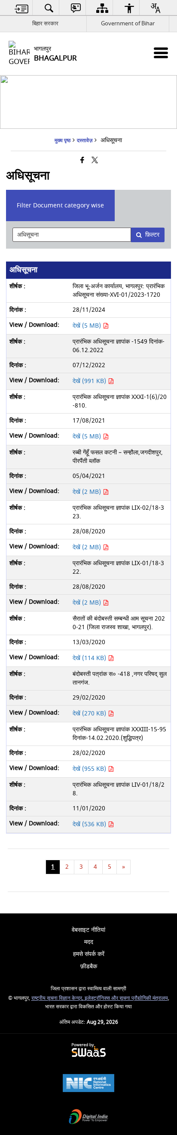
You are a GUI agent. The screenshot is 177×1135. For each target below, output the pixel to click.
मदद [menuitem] (88, 941)
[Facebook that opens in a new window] (82, 160)
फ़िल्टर (152, 234)
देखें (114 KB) (90, 658)
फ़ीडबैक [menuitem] (88, 966)
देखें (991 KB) (90, 381)
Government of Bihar (128, 23)
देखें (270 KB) (90, 713)
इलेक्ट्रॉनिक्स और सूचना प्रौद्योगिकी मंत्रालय (125, 998)
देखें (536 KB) (90, 824)
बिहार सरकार (45, 23)
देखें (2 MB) (88, 491)
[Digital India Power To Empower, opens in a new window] (88, 1118)
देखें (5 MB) (88, 325)
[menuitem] (22, 8)
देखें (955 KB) (90, 768)
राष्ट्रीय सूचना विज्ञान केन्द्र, (57, 998)
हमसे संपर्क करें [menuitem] (88, 954)
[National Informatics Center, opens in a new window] (88, 1084)
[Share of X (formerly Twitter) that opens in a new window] (94, 160)
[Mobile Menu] (160, 52)
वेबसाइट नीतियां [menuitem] (88, 929)
